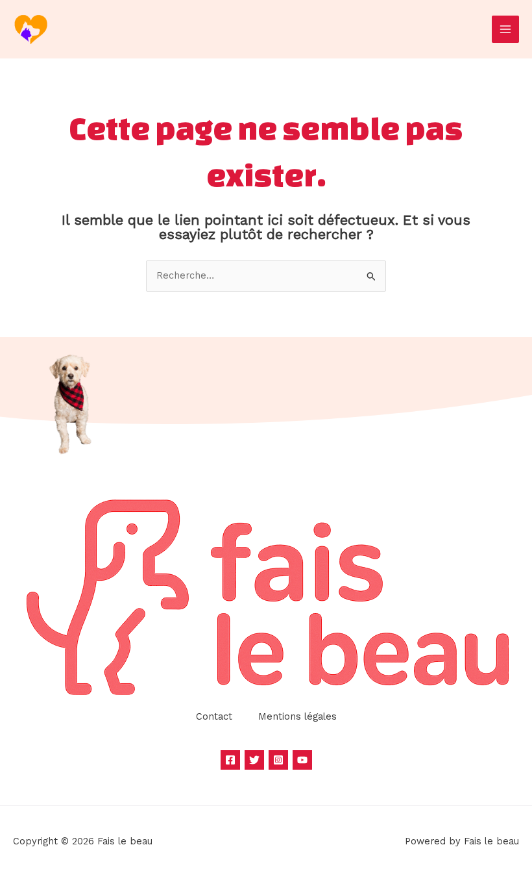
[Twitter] (254, 760)
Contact (214, 716)
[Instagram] (278, 760)
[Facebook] (230, 760)
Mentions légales (297, 716)
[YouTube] (302, 760)
